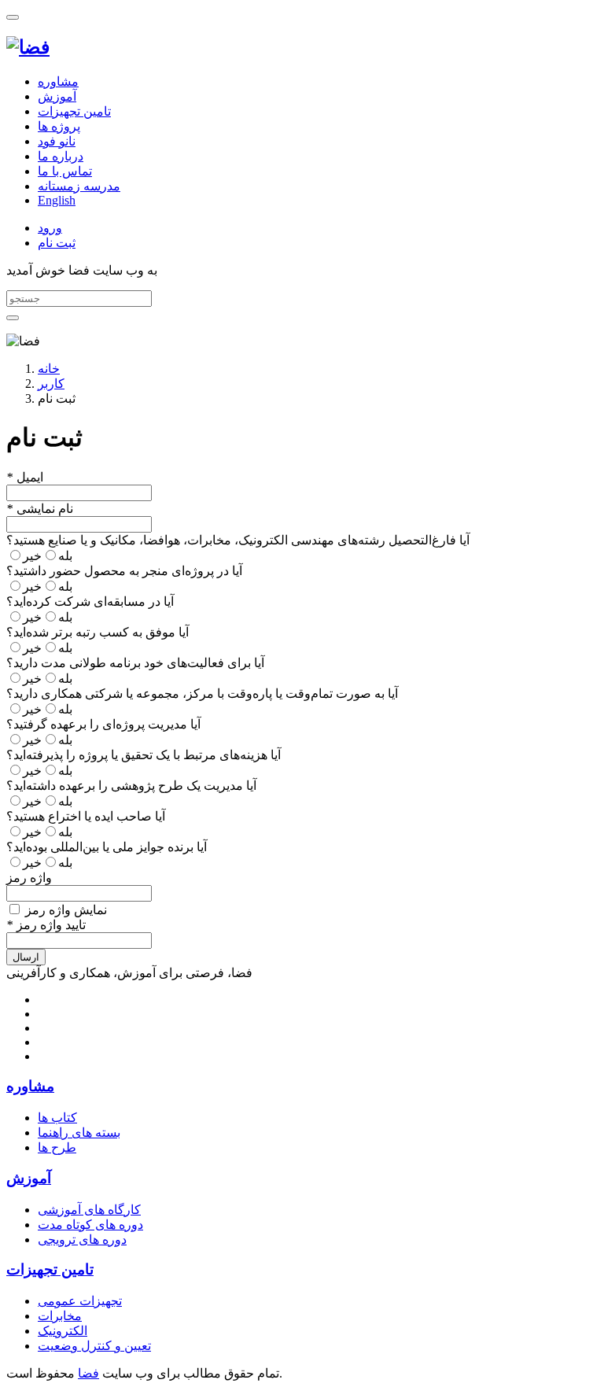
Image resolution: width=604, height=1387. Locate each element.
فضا (88, 1373)
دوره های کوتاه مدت (90, 1224)
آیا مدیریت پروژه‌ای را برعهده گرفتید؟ (103, 724)
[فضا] (28, 47)
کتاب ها (57, 1117)
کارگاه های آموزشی (89, 1209)
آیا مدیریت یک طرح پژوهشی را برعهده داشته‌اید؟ (131, 785)
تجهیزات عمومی (80, 1301)
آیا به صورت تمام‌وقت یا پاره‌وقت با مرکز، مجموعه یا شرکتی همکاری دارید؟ (202, 693)
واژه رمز (29, 877)
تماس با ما (65, 171)
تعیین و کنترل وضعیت (94, 1345)
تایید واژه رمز (46, 924)
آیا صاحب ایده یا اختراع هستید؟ (85, 816)
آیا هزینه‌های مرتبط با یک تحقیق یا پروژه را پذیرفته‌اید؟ (143, 755)
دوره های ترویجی (82, 1239)
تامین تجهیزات (74, 111)
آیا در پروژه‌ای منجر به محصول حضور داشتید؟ (124, 570)
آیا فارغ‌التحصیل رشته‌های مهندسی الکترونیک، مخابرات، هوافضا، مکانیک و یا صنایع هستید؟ (238, 540)
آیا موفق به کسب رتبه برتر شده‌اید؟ (97, 632)
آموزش (57, 96)
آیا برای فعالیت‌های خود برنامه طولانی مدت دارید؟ (135, 663)
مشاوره (58, 81)
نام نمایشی (39, 508)
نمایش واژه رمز (64, 910)
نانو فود (57, 141)
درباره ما (60, 156)
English (57, 200)
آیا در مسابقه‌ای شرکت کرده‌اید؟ (90, 601)
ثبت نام (57, 242)
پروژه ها (59, 126)
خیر (32, 556)
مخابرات (60, 1315)
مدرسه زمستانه (79, 186)
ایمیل (24, 477)
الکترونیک (62, 1330)
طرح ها (57, 1147)
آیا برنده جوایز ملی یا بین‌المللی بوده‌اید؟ (106, 847)
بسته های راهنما (79, 1132)
